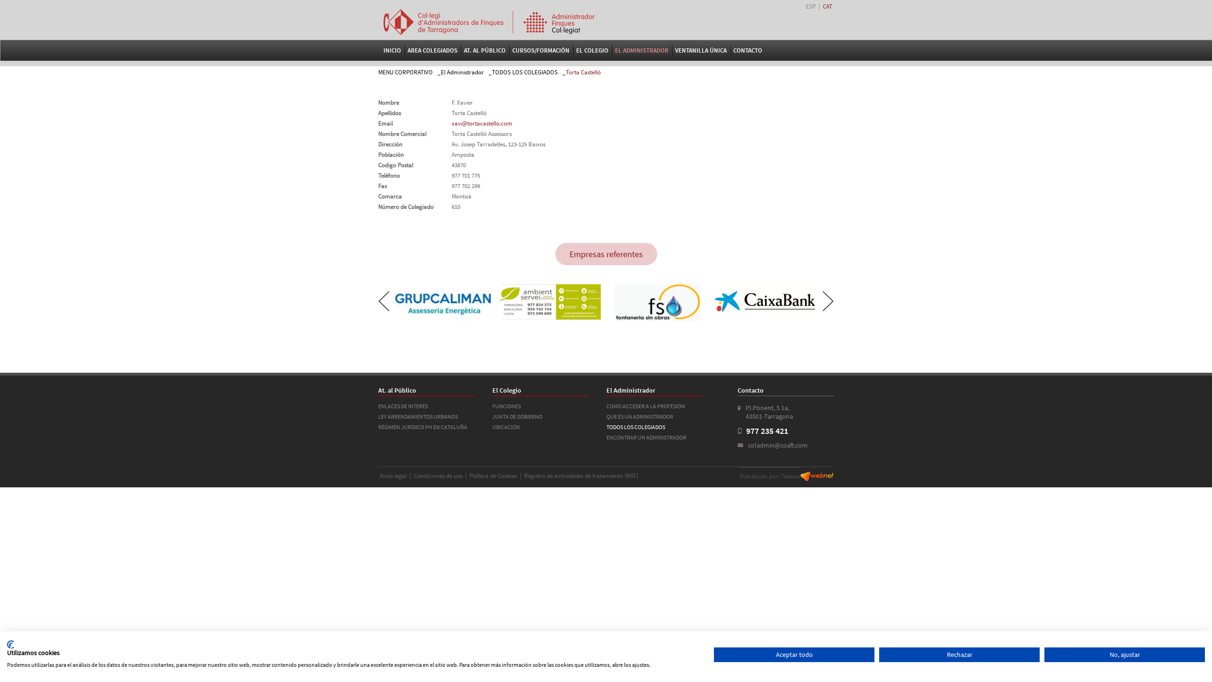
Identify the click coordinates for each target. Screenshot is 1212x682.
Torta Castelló (583, 72)
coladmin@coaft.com (778, 445)
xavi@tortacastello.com (482, 123)
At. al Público (485, 50)
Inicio (392, 50)
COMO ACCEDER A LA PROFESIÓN (645, 406)
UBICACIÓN (506, 427)
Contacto (747, 50)
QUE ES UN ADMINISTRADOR (639, 416)
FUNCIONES (506, 406)
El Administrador (641, 50)
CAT (827, 6)
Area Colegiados (432, 50)
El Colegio (592, 50)
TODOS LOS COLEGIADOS (525, 72)
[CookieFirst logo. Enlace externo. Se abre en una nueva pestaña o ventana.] (10, 644)
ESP (811, 6)
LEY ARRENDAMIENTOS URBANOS (418, 416)
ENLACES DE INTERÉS (403, 406)
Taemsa (791, 476)
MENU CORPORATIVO (405, 72)
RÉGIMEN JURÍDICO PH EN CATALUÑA (422, 427)
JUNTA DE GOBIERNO (517, 416)
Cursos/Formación (541, 50)
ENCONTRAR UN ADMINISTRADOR (646, 437)
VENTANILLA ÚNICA (701, 50)
